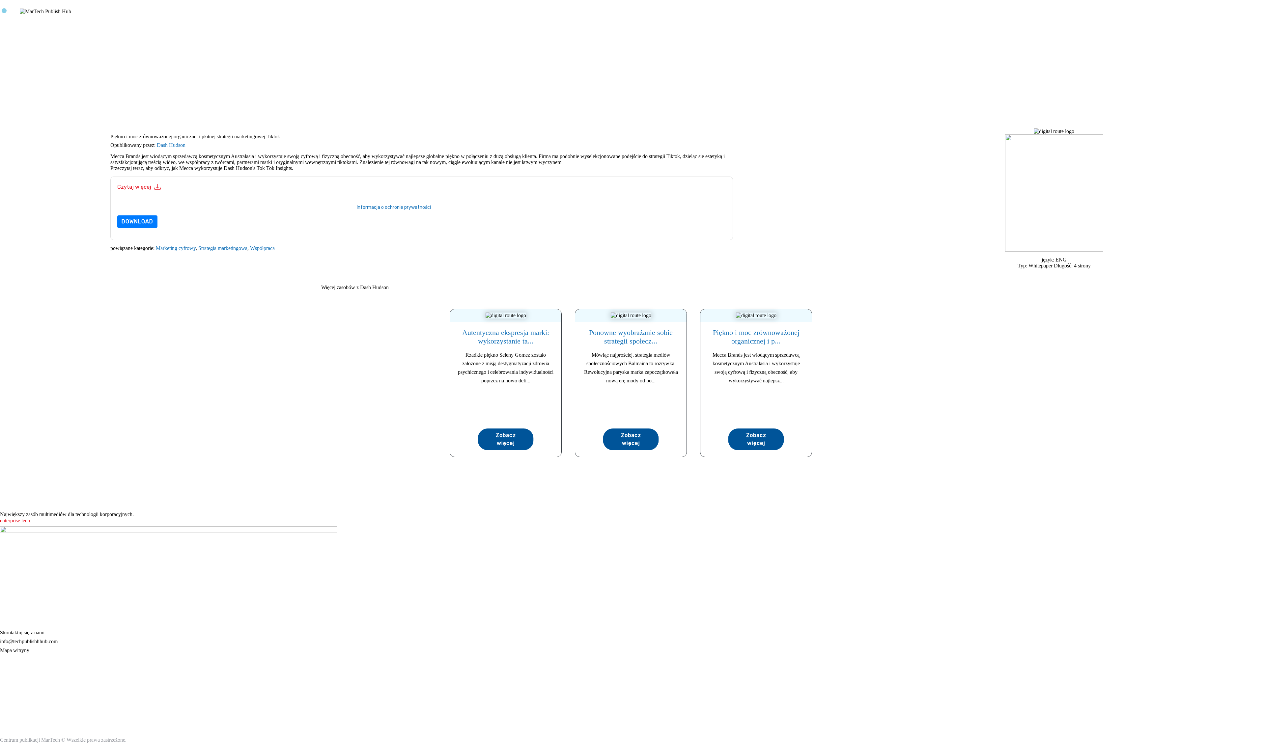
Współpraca (262, 248)
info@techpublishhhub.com (29, 641)
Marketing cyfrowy (176, 248)
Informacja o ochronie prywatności (394, 207)
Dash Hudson (171, 145)
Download (137, 221)
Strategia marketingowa (222, 248)
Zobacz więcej (506, 439)
